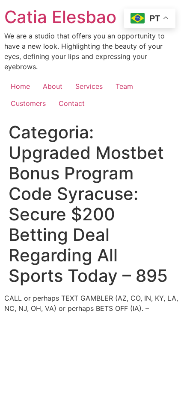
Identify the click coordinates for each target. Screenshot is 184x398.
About (52, 86)
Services (89, 86)
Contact (72, 103)
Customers (28, 103)
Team (124, 86)
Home (20, 86)
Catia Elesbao (60, 16)
